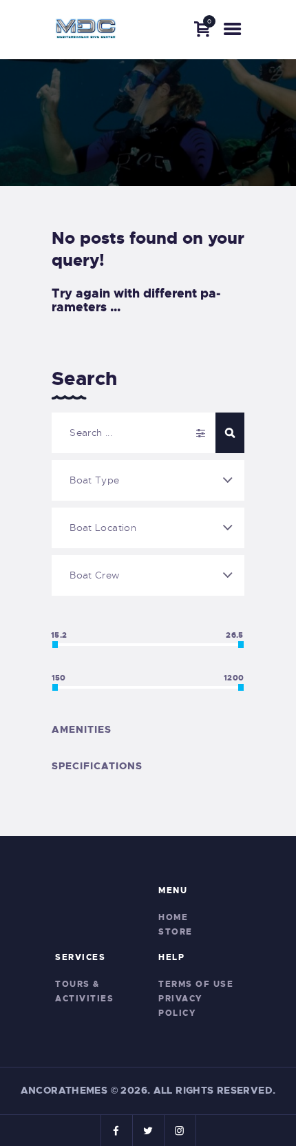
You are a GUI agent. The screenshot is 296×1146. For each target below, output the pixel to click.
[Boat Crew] (148, 575)
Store (175, 931)
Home (173, 917)
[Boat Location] (148, 528)
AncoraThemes (64, 1090)
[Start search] (229, 433)
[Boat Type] (148, 480)
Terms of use (195, 984)
